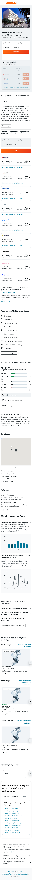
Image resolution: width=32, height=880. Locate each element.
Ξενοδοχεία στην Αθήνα (11, 808)
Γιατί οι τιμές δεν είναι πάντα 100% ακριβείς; (14, 862)
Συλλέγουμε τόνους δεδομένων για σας (14, 859)
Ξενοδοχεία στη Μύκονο (11, 827)
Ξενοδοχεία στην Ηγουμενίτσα (13, 811)
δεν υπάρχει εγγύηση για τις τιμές (11, 850)
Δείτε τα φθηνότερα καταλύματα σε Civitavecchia (25, 682)
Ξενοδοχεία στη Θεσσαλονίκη (13, 815)
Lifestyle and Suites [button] (7, 744)
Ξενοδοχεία (19, 871)
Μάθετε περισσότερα (9, 292)
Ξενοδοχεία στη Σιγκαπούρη (13, 823)
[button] (3, 3)
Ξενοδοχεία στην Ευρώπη (8, 873)
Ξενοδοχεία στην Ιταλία (22, 873)
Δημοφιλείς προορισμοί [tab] (11, 796)
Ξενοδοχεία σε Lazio (7, 874)
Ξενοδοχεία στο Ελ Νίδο (11, 818)
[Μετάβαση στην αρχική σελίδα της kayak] (11, 3)
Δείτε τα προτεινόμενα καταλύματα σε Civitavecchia (24, 721)
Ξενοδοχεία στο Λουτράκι (12, 813)
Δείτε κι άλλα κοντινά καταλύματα (24, 645)
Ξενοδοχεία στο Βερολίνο (12, 830)
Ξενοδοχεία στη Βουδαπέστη (13, 825)
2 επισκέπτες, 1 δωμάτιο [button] (11, 47)
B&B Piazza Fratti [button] (6, 706)
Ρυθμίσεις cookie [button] (5, 302)
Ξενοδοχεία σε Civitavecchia (21, 874)
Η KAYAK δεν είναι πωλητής (11, 856)
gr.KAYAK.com (11, 871)
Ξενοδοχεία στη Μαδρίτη (12, 820)
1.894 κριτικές (18, 35)
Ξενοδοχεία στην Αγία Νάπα (12, 832)
